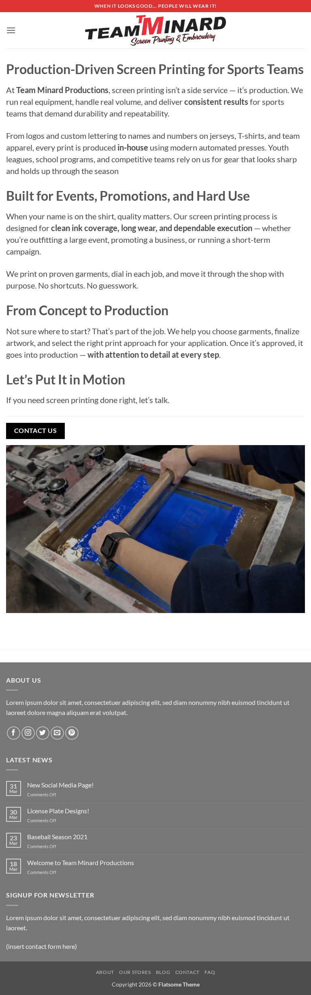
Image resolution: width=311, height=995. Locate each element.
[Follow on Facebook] (13, 733)
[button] (11, 30)
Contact (187, 972)
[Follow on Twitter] (42, 733)
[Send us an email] (57, 733)
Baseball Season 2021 (57, 836)
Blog (163, 972)
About (105, 972)
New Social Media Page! (60, 785)
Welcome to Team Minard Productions (80, 862)
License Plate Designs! (58, 811)
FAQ (209, 972)
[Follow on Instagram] (28, 733)
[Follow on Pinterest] (72, 733)
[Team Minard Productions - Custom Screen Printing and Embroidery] (155, 30)
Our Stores (135, 972)
